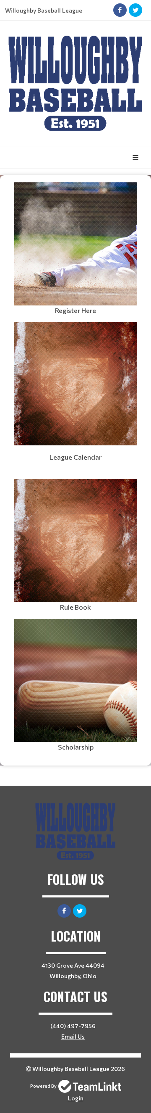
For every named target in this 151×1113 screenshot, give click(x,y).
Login (75, 1098)
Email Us (73, 1036)
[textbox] (75, 249)
